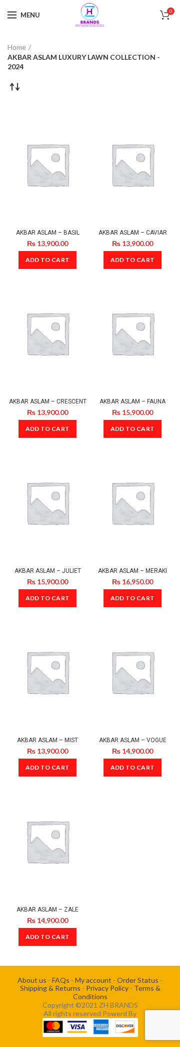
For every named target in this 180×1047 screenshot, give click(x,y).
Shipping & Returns (50, 988)
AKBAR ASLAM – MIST (47, 740)
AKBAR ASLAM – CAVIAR (132, 232)
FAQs (61, 980)
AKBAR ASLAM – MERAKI (132, 570)
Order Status (137, 980)
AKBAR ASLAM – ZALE (47, 909)
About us (32, 980)
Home (17, 47)
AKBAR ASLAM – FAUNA (133, 401)
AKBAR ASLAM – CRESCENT (47, 401)
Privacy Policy (107, 988)
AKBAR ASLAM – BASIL (48, 232)
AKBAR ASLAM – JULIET (47, 570)
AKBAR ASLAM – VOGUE (132, 740)
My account (93, 980)
